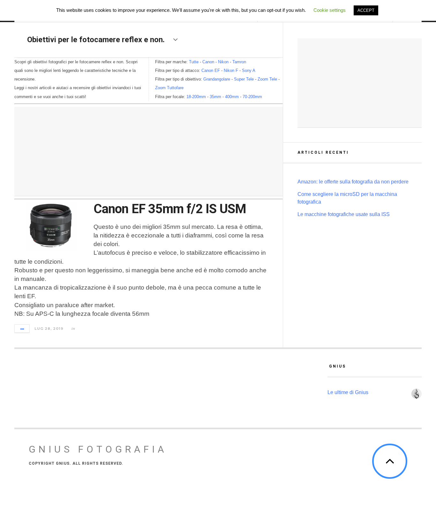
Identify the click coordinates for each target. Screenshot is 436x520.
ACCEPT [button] (365, 10)
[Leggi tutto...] (22, 328)
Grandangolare (216, 79)
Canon (208, 61)
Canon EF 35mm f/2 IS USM (170, 208)
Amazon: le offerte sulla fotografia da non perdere (353, 181)
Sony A (248, 70)
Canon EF (210, 70)
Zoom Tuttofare (169, 87)
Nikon (223, 61)
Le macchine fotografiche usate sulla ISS (343, 214)
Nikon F (231, 70)
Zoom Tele (267, 79)
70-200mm (252, 96)
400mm (232, 96)
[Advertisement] (148, 151)
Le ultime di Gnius (348, 392)
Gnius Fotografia (98, 449)
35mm (215, 96)
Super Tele (244, 79)
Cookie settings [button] (329, 10)
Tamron (239, 61)
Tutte (194, 61)
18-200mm (196, 96)
